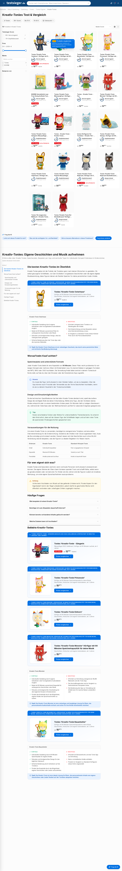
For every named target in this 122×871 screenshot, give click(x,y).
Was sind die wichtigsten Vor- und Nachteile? (44, 238)
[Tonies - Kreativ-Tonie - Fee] (86, 90)
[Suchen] (88, 3)
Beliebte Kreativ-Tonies (11, 300)
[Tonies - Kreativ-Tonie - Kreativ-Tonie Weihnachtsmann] (63, 130)
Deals (8, 20)
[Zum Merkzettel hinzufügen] (48, 49)
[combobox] (59, 3)
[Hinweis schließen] (73, 41)
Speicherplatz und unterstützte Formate (11, 278)
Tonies (32, 9)
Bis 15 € (27, 20)
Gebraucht (48, 20)
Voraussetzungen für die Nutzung (12, 289)
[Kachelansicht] (114, 26)
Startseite (3, 9)
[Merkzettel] (114, 3)
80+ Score (17, 20)
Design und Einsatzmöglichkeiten (11, 284)
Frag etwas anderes (103, 238)
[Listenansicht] (118, 26)
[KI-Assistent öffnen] (111, 3)
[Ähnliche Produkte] (48, 45)
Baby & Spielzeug (13, 9)
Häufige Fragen (9, 297)
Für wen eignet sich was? (12, 293)
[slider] (3, 50)
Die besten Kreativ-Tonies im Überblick (13, 269)
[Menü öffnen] (3, 3)
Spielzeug (24, 9)
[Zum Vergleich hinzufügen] (48, 41)
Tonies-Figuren (40, 9)
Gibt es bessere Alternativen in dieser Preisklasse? (77, 238)
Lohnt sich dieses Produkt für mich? (15, 238)
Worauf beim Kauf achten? (12, 274)
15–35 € (36, 20)
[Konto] (118, 3)
